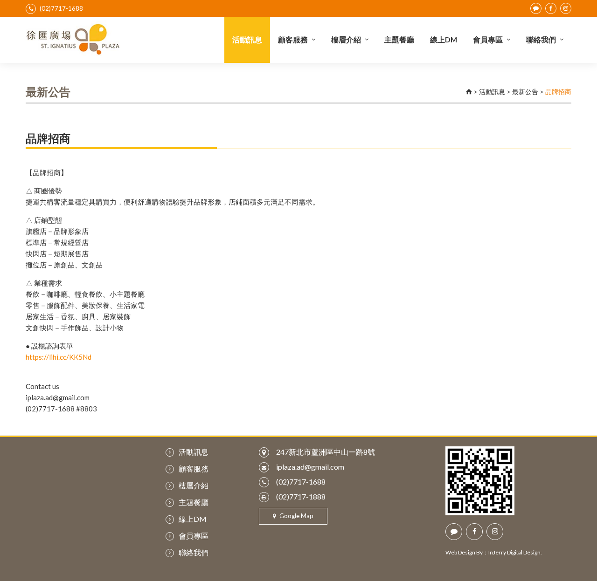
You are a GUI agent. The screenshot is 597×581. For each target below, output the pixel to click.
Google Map (295, 515)
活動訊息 (247, 39)
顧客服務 (293, 39)
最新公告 (525, 92)
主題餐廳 (399, 39)
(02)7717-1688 (61, 8)
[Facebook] (550, 8)
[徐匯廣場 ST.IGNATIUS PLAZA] (73, 39)
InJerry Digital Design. (515, 552)
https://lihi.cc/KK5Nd (58, 357)
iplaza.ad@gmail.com (310, 466)
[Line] (535, 8)
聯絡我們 (541, 39)
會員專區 (488, 39)
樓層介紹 (346, 39)
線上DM (443, 39)
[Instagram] (565, 8)
